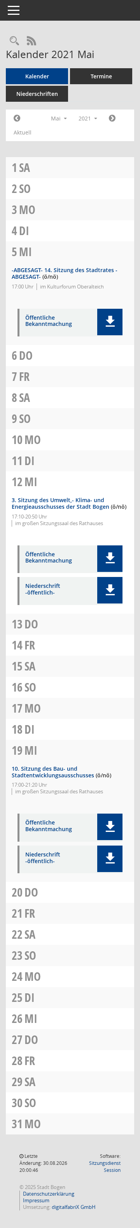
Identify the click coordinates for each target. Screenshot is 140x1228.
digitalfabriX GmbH (74, 1206)
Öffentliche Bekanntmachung (48, 321)
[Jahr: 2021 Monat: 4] (17, 118)
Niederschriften (37, 93)
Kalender (37, 76)
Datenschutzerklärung (48, 1193)
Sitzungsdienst (105, 1166)
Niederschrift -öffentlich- (42, 589)
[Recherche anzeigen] (14, 41)
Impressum (36, 1200)
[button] (109, 322)
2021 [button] (86, 118)
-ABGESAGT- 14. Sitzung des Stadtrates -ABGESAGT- (64, 273)
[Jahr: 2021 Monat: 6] (112, 118)
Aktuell (23, 132)
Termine (101, 76)
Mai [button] (56, 118)
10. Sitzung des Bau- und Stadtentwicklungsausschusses (53, 772)
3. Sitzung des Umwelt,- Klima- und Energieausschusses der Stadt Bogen (60, 503)
